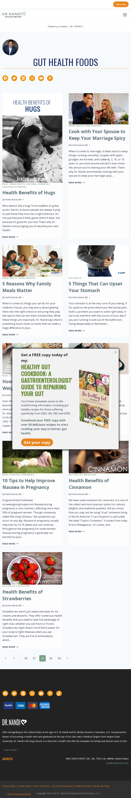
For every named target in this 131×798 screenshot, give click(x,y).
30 (25, 658)
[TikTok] (59, 693)
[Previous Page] (5, 658)
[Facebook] (5, 78)
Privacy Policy (8, 786)
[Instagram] (32, 78)
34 (59, 658)
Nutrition (90, 474)
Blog (5, 184)
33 (50, 658)
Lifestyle (15, 474)
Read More (10, 237)
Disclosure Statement (62, 786)
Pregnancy (28, 474)
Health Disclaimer (83, 786)
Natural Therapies (37, 184)
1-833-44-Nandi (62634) (18, 794)
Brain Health (17, 184)
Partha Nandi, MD (13, 199)
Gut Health (75, 278)
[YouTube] (41, 78)
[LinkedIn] (23, 78)
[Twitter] (14, 78)
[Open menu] (125, 14)
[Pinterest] (50, 78)
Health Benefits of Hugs (28, 193)
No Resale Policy (102, 786)
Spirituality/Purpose (14, 187)
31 (34, 658)
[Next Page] (67, 658)
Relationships (94, 126)
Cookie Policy (24, 786)
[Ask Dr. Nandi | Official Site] (14, 15)
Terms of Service (41, 786)
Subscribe (121, 4)
